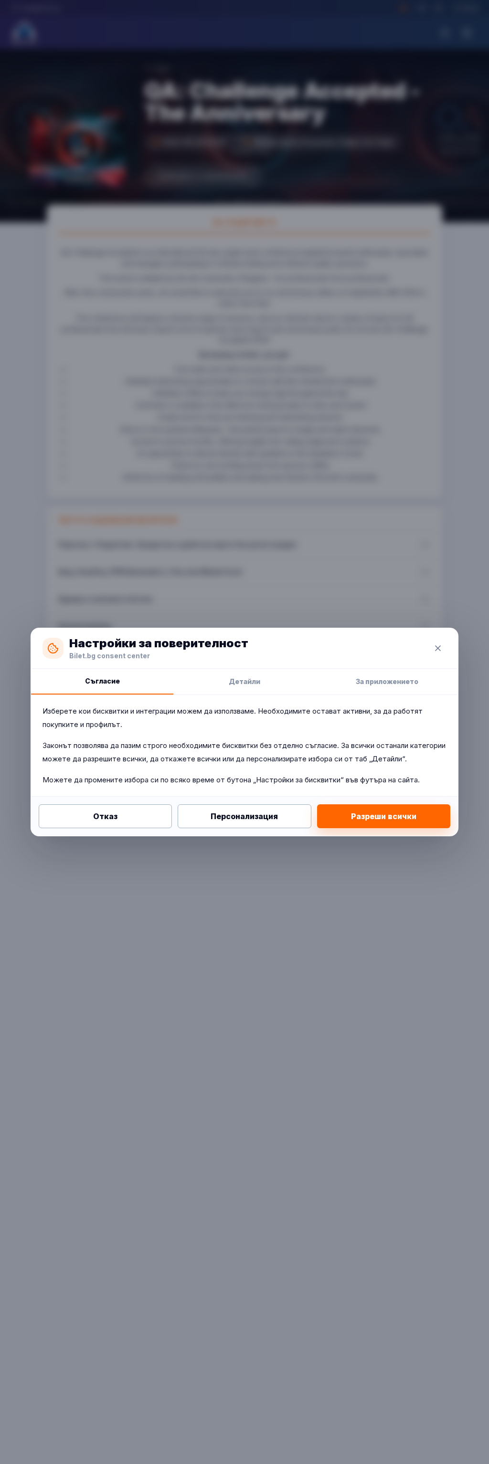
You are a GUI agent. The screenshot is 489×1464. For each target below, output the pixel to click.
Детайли (244, 681)
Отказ (105, 816)
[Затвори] (437, 648)
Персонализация (244, 816)
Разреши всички (383, 816)
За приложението (387, 681)
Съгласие (102, 681)
